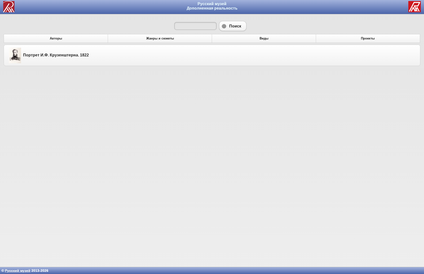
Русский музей (17, 271)
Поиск (232, 26)
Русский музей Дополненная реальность (212, 6)
